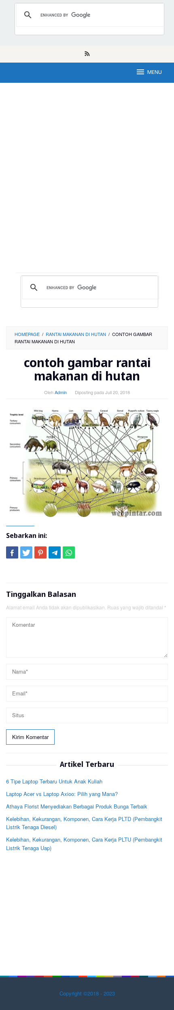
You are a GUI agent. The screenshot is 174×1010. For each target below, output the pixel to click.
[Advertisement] (87, 182)
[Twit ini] (26, 552)
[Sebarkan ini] (12, 552)
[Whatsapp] (69, 552)
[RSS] (87, 54)
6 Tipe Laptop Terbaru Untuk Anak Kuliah (54, 781)
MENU (154, 72)
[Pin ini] (40, 552)
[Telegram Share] (55, 552)
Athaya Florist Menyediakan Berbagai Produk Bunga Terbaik (76, 806)
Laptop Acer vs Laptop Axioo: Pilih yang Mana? (62, 794)
